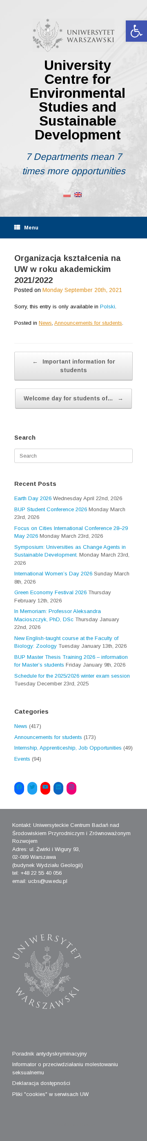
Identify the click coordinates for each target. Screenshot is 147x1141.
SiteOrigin (67, 1124)
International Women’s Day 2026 (53, 573)
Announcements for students (88, 323)
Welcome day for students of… (73, 398)
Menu (31, 228)
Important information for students (73, 365)
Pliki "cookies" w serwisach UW (50, 1094)
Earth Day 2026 (32, 498)
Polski (107, 306)
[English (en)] (78, 194)
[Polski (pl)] (67, 194)
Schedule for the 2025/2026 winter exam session (72, 676)
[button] (136, 31)
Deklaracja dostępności (41, 1083)
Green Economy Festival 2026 (50, 592)
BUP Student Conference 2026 (50, 509)
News (45, 323)
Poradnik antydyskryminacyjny (49, 1054)
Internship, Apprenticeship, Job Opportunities (68, 748)
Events (22, 759)
